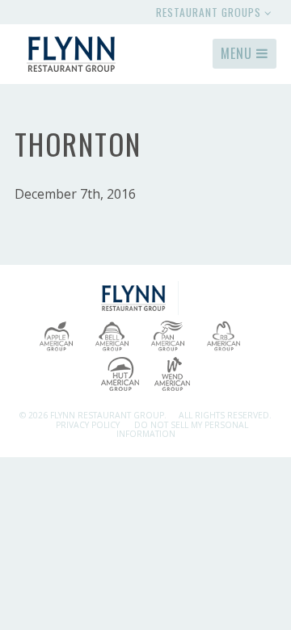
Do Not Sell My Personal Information (182, 429)
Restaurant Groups (210, 12)
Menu (238, 53)
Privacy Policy (88, 424)
